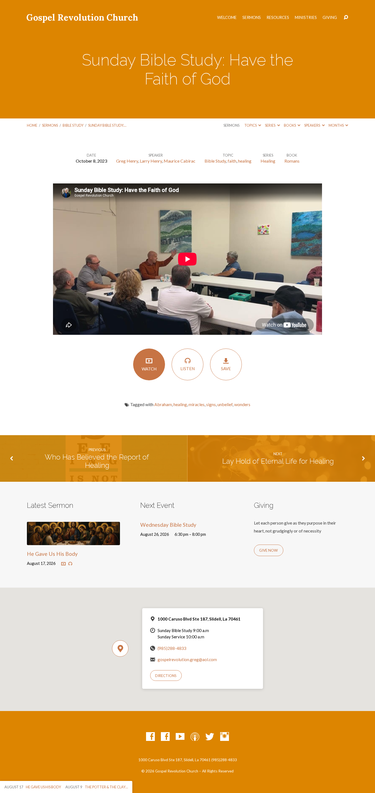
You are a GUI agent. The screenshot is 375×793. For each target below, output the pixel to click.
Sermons (251, 17)
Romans (292, 160)
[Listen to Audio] (70, 564)
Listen (187, 368)
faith (232, 160)
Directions (166, 675)
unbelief (225, 404)
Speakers (312, 125)
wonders (242, 404)
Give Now (268, 550)
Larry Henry (151, 160)
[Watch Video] (63, 564)
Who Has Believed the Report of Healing (97, 461)
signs (211, 404)
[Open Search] (346, 17)
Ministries (306, 17)
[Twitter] (209, 736)
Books (290, 125)
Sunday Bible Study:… (107, 125)
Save (226, 368)
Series (270, 125)
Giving (330, 17)
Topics (250, 125)
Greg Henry (127, 160)
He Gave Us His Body (52, 554)
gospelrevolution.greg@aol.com (187, 659)
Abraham (163, 404)
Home (32, 125)
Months (336, 125)
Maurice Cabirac (179, 160)
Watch (149, 368)
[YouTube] (180, 736)
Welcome (227, 17)
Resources (278, 17)
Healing (268, 160)
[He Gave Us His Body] (73, 540)
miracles (197, 404)
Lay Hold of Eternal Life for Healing (278, 461)
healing (244, 160)
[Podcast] (195, 736)
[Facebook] (150, 736)
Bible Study (73, 125)
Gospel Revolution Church (82, 17)
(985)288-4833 (172, 648)
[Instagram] (224, 736)
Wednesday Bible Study (168, 525)
